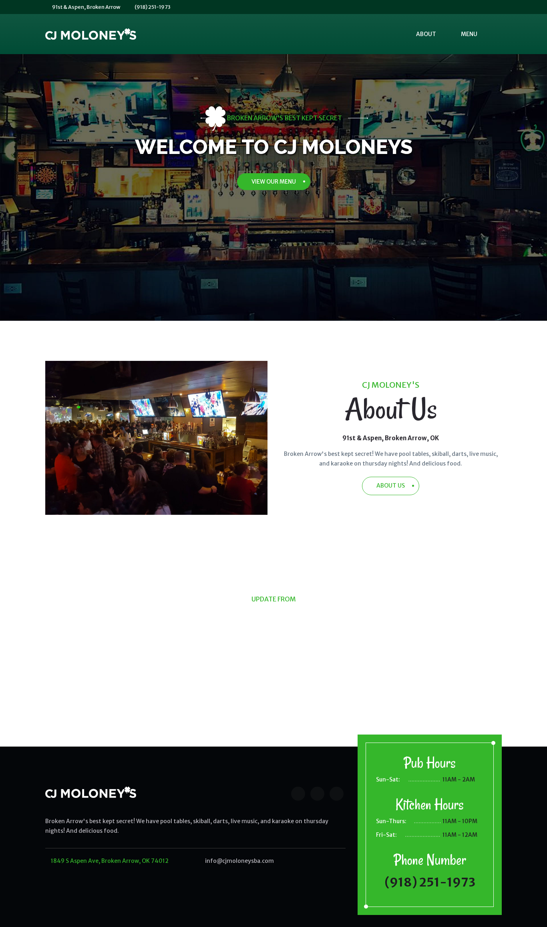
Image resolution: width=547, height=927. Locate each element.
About (426, 34)
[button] (495, 34)
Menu (469, 34)
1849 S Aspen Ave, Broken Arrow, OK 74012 (109, 860)
